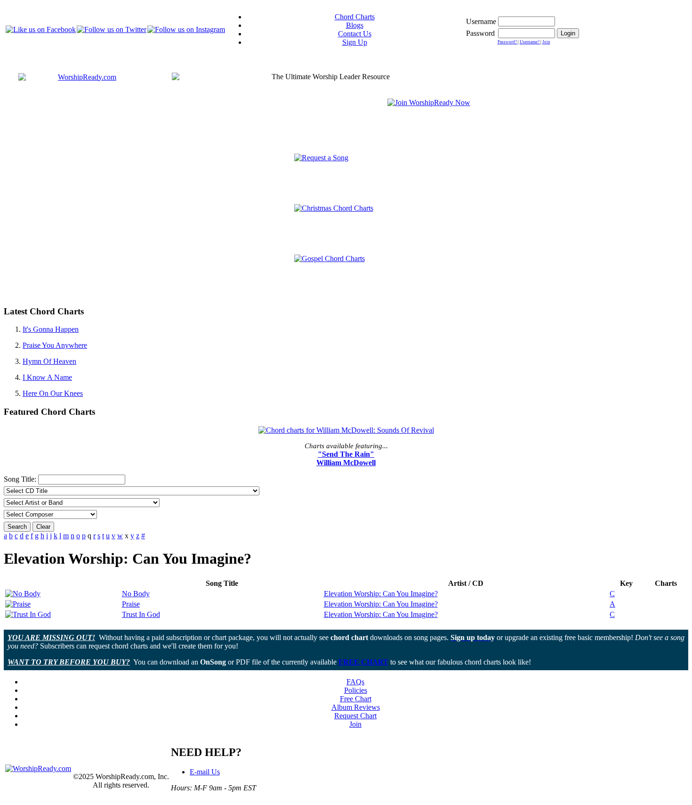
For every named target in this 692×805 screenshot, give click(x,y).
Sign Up (354, 42)
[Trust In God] (28, 614)
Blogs (354, 25)
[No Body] (22, 594)
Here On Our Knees (53, 393)
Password (480, 33)
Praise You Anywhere (55, 345)
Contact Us (354, 34)
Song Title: (21, 479)
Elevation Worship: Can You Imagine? (381, 594)
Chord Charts (355, 17)
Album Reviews (355, 707)
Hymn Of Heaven (49, 361)
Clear (43, 526)
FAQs (355, 682)
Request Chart (355, 716)
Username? (530, 42)
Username (481, 21)
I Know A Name (47, 377)
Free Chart (355, 699)
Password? (508, 42)
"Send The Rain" (346, 454)
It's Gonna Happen (51, 329)
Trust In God (141, 614)
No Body (136, 594)
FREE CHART (363, 662)
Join (546, 42)
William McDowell (346, 463)
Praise (131, 604)
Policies (355, 690)
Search (17, 526)
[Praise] (18, 604)
